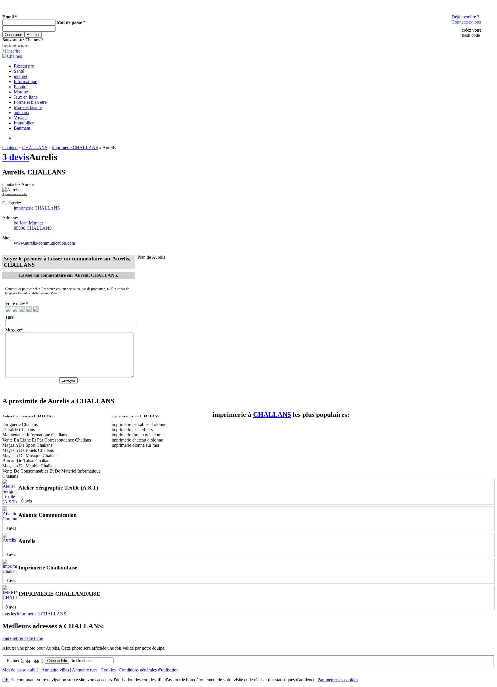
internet (20, 76)
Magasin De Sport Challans (27, 445)
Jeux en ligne (26, 97)
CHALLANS (34, 147)
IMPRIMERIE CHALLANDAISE (59, 594)
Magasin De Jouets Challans (28, 450)
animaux (21, 112)
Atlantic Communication (47, 515)
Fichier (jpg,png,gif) (25, 660)
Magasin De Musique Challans (30, 455)
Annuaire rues (85, 669)
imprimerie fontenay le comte (138, 434)
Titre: (11, 317)
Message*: (14, 329)
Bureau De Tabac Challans (26, 460)
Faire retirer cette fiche (22, 638)
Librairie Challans (18, 429)
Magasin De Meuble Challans (29, 465)
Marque (21, 91)
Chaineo (10, 147)
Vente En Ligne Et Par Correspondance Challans (46, 439)
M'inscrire (11, 51)
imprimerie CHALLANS (75, 147)
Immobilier (24, 122)
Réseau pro (24, 66)
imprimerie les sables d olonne (139, 424)
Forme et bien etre (30, 102)
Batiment (22, 128)
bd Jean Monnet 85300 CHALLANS (33, 225)
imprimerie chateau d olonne (137, 439)
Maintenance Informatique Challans (34, 434)
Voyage (21, 117)
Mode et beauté (28, 107)
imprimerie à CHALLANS (41, 613)
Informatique (25, 81)
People (20, 86)
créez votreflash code (471, 33)
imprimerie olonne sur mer (135, 445)
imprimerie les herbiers (132, 429)
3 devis (15, 157)
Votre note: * (17, 303)
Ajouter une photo (14, 194)
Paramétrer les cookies (338, 679)
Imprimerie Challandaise (47, 568)
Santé (19, 71)
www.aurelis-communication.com (44, 243)
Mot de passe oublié (20, 669)
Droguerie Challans (20, 424)
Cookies (108, 669)
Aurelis (26, 541)
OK (5, 679)
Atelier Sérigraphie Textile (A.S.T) (58, 488)
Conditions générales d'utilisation (149, 669)
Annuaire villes (55, 669)
